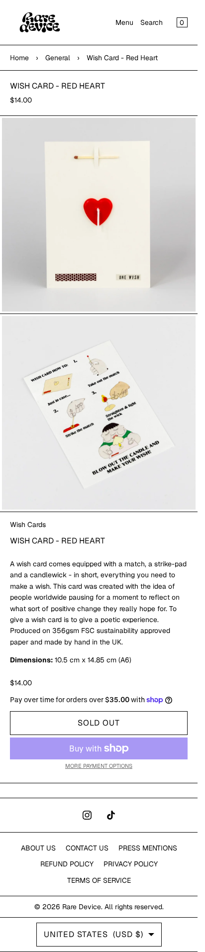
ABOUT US (38, 848)
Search (151, 22)
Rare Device (81, 906)
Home (19, 57)
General (57, 57)
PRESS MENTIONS (147, 848)
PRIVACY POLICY (130, 863)
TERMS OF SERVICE (99, 880)
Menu (124, 22)
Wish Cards (28, 524)
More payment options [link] (98, 765)
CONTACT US (87, 848)
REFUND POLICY (67, 863)
